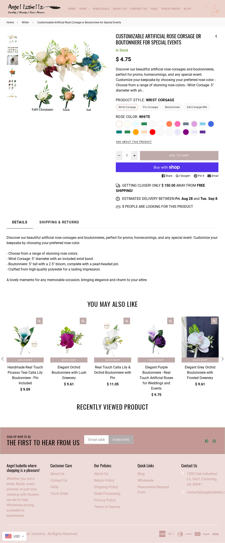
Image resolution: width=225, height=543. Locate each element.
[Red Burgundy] (152, 124)
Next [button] (103, 80)
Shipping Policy (106, 487)
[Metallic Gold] (161, 132)
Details (19, 222)
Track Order (170, 8)
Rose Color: (133, 117)
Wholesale (101, 8)
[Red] (152, 132)
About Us (57, 474)
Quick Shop (25, 360)
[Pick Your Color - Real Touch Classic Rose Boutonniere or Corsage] (216, 35)
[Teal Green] (127, 132)
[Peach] (144, 132)
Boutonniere (172, 107)
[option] (64, 77)
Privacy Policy (105, 500)
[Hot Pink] (177, 124)
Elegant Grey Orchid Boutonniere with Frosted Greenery (200, 372)
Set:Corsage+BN (197, 107)
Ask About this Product (134, 141)
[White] (119, 124)
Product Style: (145, 100)
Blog (187, 8)
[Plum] (194, 124)
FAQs (154, 8)
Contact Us (138, 8)
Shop (83, 8)
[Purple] (186, 132)
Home (72, 8)
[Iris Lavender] (194, 132)
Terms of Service (107, 507)
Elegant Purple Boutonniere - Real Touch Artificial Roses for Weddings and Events (156, 377)
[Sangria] (186, 124)
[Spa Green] (144, 124)
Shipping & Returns (59, 222)
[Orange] (135, 132)
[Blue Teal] (119, 132)
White (25, 22)
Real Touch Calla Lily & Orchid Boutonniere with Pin (112, 372)
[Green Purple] (202, 132)
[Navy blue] (202, 124)
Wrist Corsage (127, 107)
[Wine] (161, 124)
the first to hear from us (43, 440)
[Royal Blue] (211, 124)
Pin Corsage (150, 107)
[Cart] (213, 13)
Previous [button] (25, 80)
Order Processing (107, 493)
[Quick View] (39, 321)
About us (120, 8)
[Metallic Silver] (169, 132)
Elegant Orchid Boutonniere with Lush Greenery (69, 372)
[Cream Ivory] (127, 124)
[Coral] (169, 124)
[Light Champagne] (135, 124)
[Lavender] (177, 132)
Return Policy (104, 480)
